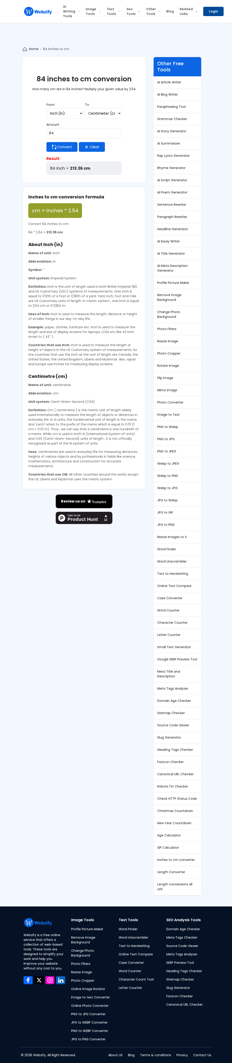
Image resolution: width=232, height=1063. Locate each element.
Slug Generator (169, 737)
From (50, 104)
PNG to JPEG (166, 451)
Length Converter (171, 872)
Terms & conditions (155, 1055)
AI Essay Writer (168, 241)
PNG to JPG (166, 439)
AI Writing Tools (69, 11)
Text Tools (111, 11)
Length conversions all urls (174, 886)
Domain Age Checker (174, 700)
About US (115, 1055)
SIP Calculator (168, 847)
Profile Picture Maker (173, 282)
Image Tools (91, 11)
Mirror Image (167, 390)
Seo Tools (131, 11)
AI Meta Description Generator (172, 268)
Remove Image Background (169, 297)
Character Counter (172, 622)
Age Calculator (169, 835)
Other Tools (151, 11)
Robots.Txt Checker (172, 786)
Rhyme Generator (171, 168)
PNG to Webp (167, 427)
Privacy (182, 1055)
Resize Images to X (172, 537)
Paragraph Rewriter (172, 217)
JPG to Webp (167, 500)
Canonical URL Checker (175, 774)
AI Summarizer (168, 143)
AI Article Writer (169, 82)
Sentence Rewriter (171, 204)
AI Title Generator (171, 253)
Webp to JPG (167, 488)
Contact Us (202, 1055)
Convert (64, 147)
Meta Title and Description (168, 674)
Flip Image (165, 378)
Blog (170, 11)
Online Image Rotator (88, 989)
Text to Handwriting (172, 573)
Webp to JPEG (168, 463)
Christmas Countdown (175, 811)
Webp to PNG (167, 476)
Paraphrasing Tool (171, 106)
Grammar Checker (172, 119)
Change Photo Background (168, 314)
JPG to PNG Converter (88, 1039)
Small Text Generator (174, 647)
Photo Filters (166, 329)
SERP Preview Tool (180, 962)
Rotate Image (168, 365)
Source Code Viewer (173, 725)
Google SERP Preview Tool (177, 659)
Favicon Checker (170, 762)
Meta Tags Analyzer (172, 688)
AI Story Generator (171, 131)
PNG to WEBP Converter (89, 1031)
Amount (52, 124)
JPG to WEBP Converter (89, 1022)
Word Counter (168, 610)
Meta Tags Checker (181, 937)
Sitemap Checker (171, 713)
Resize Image (167, 341)
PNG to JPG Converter (88, 1014)
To (87, 104)
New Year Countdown (174, 823)
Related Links (186, 11)
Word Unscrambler (172, 561)
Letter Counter (169, 635)
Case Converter (169, 598)
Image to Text (168, 414)
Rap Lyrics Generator (173, 155)
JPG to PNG (166, 524)
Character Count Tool (136, 979)
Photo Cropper (168, 353)
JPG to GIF (165, 512)
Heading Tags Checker (175, 749)
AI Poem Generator (172, 192)
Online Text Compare (174, 586)
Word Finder (166, 549)
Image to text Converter (90, 997)
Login (213, 11)
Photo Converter (170, 402)
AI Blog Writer (167, 94)
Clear (94, 147)
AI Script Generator (172, 180)
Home (34, 49)
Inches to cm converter (176, 860)
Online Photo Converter (90, 1005)
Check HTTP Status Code (177, 798)
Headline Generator (172, 229)
